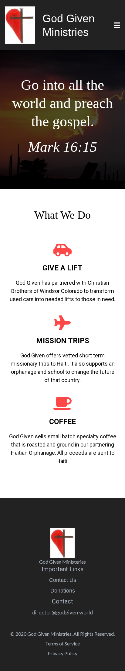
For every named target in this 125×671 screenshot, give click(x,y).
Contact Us (62, 580)
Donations (62, 591)
